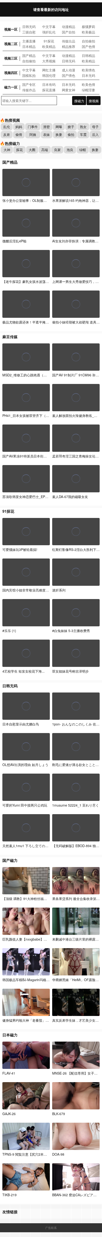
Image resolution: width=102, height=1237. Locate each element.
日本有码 (49, 84)
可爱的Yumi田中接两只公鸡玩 (24, 805)
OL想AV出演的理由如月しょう (25, 764)
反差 (6, 134)
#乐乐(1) (9, 630)
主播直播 (29, 41)
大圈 (32, 149)
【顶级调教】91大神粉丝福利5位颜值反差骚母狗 (38, 898)
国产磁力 (10, 860)
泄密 (46, 126)
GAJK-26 (9, 1113)
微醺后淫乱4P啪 (14, 241)
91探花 (49, 41)
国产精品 (29, 55)
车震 (83, 134)
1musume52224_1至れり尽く (75, 805)
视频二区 (11, 43)
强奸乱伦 (49, 32)
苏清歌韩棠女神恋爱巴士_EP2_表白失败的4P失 (37, 496)
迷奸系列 (58, 590)
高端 (44, 149)
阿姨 (32, 134)
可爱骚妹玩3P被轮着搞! (19, 549)
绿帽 (82, 149)
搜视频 (94, 100)
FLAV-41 (8, 1073)
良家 (57, 149)
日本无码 (88, 75)
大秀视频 (49, 61)
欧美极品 (88, 32)
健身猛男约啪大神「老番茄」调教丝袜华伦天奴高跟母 (42, 1020)
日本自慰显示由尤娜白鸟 (20, 724)
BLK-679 (58, 1113)
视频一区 (11, 29)
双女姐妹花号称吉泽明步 (70, 671)
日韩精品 (88, 55)
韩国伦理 (49, 75)
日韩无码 (29, 26)
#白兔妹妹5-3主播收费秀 (71, 630)
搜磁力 (79, 100)
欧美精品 (49, 46)
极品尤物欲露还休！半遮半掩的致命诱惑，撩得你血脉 (42, 322)
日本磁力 (10, 1035)
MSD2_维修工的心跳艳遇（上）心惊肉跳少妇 (36, 375)
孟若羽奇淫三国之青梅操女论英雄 (77, 456)
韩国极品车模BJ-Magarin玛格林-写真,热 (32, 979)
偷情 (18, 134)
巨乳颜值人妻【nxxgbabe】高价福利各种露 (35, 939)
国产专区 (29, 84)
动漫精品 (68, 26)
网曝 (59, 126)
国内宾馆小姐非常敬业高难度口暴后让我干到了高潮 (40, 590)
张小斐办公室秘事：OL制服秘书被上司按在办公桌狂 (41, 200)
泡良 (70, 149)
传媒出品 (68, 41)
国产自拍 (68, 32)
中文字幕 (49, 26)
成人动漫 (68, 70)
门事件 (33, 126)
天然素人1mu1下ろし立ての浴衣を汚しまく (35, 845)
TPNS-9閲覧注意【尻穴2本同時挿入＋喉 (33, 1154)
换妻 (59, 134)
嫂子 (71, 126)
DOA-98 (58, 1154)
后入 (95, 134)
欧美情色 (88, 70)
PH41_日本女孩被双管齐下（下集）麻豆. (32, 415)
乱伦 (6, 126)
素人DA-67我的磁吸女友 (70, 496)
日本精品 (29, 46)
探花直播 (49, 90)
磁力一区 (11, 87)
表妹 (46, 134)
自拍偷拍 (88, 41)
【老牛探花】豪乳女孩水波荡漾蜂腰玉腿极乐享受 (39, 281)
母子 (95, 126)
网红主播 (49, 70)
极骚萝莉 (88, 26)
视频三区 (11, 58)
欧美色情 (88, 84)
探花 (19, 149)
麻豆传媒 (10, 336)
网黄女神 (68, 90)
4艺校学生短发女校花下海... (23, 671)
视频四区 (11, 72)
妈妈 (18, 126)
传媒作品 (29, 90)
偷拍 (71, 134)
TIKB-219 (9, 1194)
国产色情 (88, 46)
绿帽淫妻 (88, 90)
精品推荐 (68, 46)
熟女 (83, 126)
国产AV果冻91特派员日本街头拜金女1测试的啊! (37, 456)
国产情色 (68, 75)
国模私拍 (29, 75)
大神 (7, 149)
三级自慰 (29, 32)
